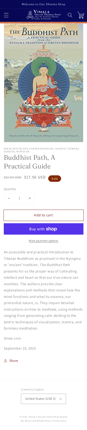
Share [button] (13, 360)
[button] (6, 15)
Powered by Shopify (57, 417)
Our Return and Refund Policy (36, 421)
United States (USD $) (40, 398)
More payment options (43, 241)
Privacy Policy (59, 421)
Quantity (10, 189)
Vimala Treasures (37, 417)
